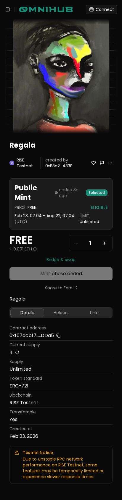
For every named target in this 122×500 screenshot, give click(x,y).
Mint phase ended (61, 273)
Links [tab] (94, 313)
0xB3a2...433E (58, 166)
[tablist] (61, 312)
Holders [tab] (61, 313)
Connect (105, 9)
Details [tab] (27, 313)
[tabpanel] (61, 383)
